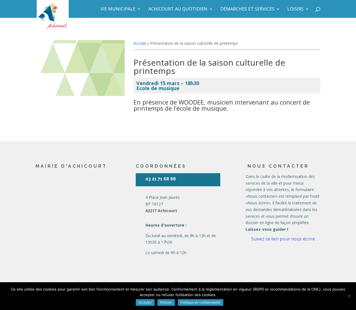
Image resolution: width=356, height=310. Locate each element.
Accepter (145, 302)
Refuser (166, 302)
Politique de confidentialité (201, 302)
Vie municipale (117, 9)
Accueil (140, 43)
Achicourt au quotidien (177, 9)
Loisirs (295, 9)
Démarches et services (247, 9)
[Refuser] (349, 296)
